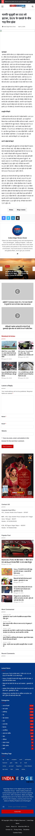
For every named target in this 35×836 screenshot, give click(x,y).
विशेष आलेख (6, 745)
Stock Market (28, 766)
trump (17, 769)
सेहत (4, 736)
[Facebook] (4, 218)
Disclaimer (26, 829)
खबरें (4, 748)
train (11, 769)
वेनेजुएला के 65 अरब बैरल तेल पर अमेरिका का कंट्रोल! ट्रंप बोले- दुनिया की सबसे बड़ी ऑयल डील (23, 598)
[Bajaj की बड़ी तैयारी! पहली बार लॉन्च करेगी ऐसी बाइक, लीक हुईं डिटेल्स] (9, 366)
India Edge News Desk (10, 26)
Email (4, 423)
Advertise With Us (23, 826)
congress (14, 759)
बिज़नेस (7, 266)
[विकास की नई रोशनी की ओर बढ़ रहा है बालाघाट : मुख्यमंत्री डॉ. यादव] (7, 581)
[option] (17, 268)
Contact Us (9, 829)
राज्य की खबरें (6, 705)
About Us (14, 826)
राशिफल (5, 739)
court (20, 759)
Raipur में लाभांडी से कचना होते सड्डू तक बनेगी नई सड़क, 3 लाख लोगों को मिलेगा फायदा (23, 571)
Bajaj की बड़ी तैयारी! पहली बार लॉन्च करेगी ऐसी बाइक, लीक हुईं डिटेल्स (9, 374)
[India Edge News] (17, 6)
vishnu (23, 769)
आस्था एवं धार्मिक (7, 733)
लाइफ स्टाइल (6, 742)
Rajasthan (19, 766)
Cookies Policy (17, 832)
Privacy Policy (18, 829)
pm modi (11, 766)
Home (8, 826)
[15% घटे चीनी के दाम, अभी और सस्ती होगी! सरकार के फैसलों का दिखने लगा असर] (25, 366)
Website (4, 431)
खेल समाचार (6, 718)
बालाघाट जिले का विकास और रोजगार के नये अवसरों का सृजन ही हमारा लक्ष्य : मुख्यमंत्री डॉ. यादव (23, 589)
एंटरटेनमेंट (5, 724)
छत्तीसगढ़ (5, 712)
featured (5, 762)
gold (11, 762)
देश (3, 715)
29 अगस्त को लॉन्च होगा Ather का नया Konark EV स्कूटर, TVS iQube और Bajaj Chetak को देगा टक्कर (16, 273)
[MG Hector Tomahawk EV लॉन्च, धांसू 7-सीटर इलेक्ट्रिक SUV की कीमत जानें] (25, 345)
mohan (4, 766)
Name (4, 416)
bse (8, 759)
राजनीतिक (5, 730)
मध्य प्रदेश (5, 708)
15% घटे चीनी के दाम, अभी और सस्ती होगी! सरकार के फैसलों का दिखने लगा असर (25, 374)
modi (25, 762)
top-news (21, 210)
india (16, 762)
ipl (20, 762)
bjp (3, 759)
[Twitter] (8, 218)
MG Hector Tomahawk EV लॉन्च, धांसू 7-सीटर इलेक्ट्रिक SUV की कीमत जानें (25, 353)
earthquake (28, 759)
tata (11, 210)
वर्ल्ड (4, 721)
